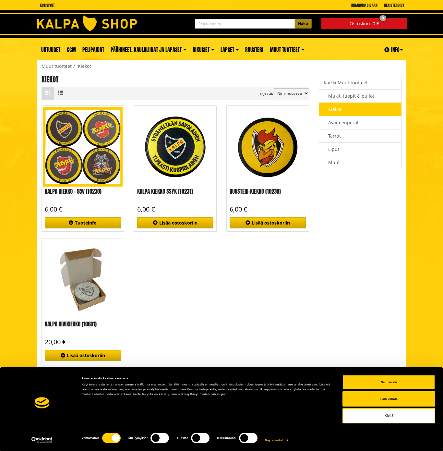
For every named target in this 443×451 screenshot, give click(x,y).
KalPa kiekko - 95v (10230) (73, 191)
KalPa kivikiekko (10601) (71, 324)
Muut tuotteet (285, 50)
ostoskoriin (178, 223)
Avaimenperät (343, 122)
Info (395, 50)
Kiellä (389, 415)
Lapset (228, 50)
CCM (71, 50)
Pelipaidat (93, 50)
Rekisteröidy (394, 5)
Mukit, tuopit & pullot (351, 96)
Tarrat (334, 136)
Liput (333, 149)
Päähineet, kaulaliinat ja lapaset (147, 50)
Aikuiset (202, 50)
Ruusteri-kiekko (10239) (255, 191)
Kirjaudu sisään (364, 5)
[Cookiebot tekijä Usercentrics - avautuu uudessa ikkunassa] (42, 440)
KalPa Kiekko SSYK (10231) (165, 191)
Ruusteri (254, 50)
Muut (334, 162)
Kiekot (334, 109)
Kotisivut (47, 5)
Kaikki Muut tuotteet (346, 82)
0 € (367, 22)
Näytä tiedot (274, 440)
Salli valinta (389, 399)
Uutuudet (50, 50)
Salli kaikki (389, 382)
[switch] (159, 438)
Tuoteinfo (86, 223)
